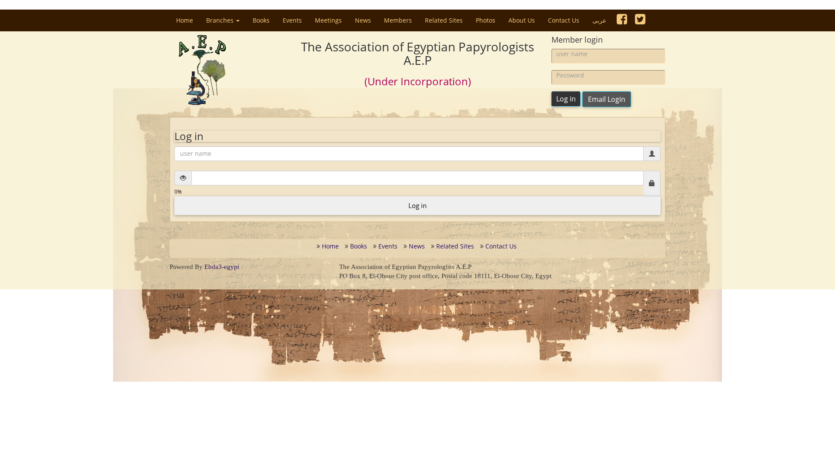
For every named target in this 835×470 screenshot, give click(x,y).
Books (261, 20)
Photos (485, 20)
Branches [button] (220, 20)
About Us (521, 20)
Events (292, 20)
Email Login (606, 99)
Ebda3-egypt (221, 266)
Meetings (328, 20)
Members (398, 20)
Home (188, 20)
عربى (599, 20)
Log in (566, 99)
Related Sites (444, 20)
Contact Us (563, 20)
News (363, 20)
